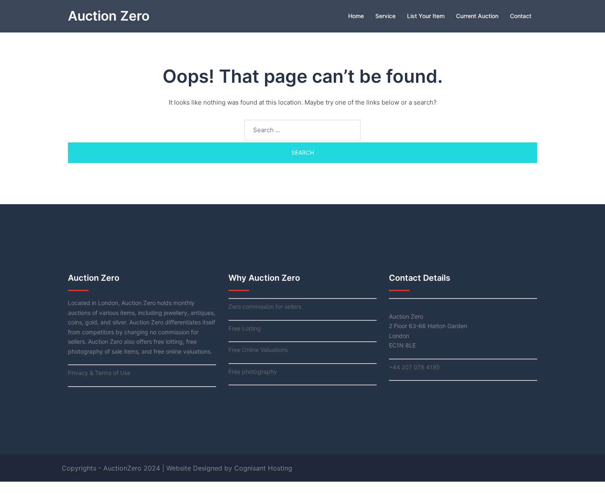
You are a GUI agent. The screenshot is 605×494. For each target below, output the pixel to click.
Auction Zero (108, 16)
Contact (520, 15)
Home (356, 15)
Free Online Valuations (258, 349)
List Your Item (425, 15)
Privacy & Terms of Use (99, 372)
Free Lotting (244, 328)
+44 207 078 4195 (414, 367)
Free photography (252, 371)
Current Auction (477, 15)
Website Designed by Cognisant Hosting (229, 468)
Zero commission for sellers (264, 306)
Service (385, 15)
